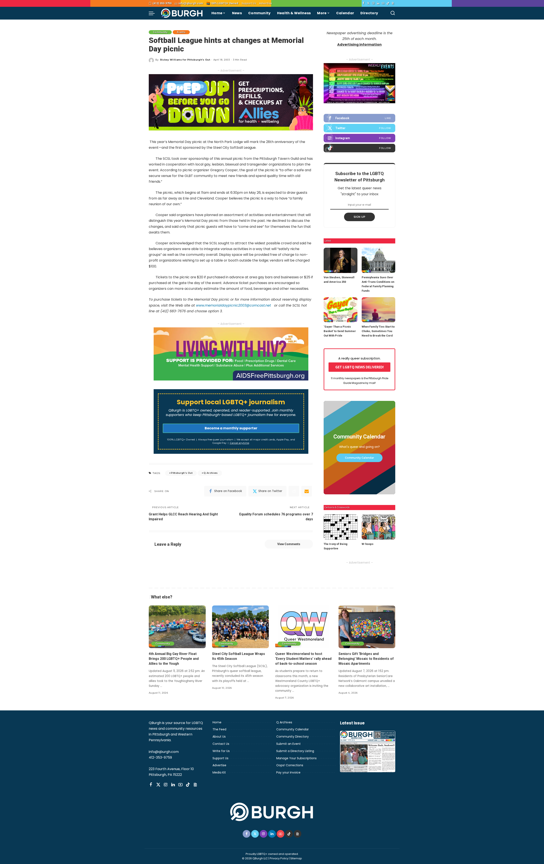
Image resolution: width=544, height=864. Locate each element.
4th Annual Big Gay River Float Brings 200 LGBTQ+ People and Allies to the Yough (174, 659)
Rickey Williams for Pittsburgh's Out (185, 59)
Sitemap (296, 858)
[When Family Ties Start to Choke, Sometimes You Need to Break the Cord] (378, 309)
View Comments (288, 544)
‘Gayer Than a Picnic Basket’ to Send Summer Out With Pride (340, 331)
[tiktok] (359, 148)
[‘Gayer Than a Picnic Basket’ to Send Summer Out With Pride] (340, 309)
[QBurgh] (182, 13)
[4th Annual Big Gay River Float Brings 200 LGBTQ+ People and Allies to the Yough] (177, 626)
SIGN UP (360, 216)
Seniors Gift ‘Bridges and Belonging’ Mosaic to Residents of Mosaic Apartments (366, 659)
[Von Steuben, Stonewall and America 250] (340, 260)
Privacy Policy (279, 858)
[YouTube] (383, 3)
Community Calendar (359, 457)
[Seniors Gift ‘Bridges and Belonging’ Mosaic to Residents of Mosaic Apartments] (367, 626)
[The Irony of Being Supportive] (340, 527)
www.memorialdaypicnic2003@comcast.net (233, 305)
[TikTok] (387, 3)
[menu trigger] (154, 13)
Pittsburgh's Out (182, 472)
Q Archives (211, 472)
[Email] (306, 491)
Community (160, 32)
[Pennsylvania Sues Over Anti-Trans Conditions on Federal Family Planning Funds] (378, 260)
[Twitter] (368, 3)
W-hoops (367, 544)
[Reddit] (294, 491)
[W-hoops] (378, 527)
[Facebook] (363, 3)
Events (181, 32)
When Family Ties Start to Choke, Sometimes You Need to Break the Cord (378, 331)
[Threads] (392, 3)
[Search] (392, 13)
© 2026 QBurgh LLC (255, 858)
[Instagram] (373, 3)
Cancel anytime (239, 442)
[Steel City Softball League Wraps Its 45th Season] (240, 626)
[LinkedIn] (378, 3)
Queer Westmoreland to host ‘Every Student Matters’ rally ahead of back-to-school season (303, 659)
